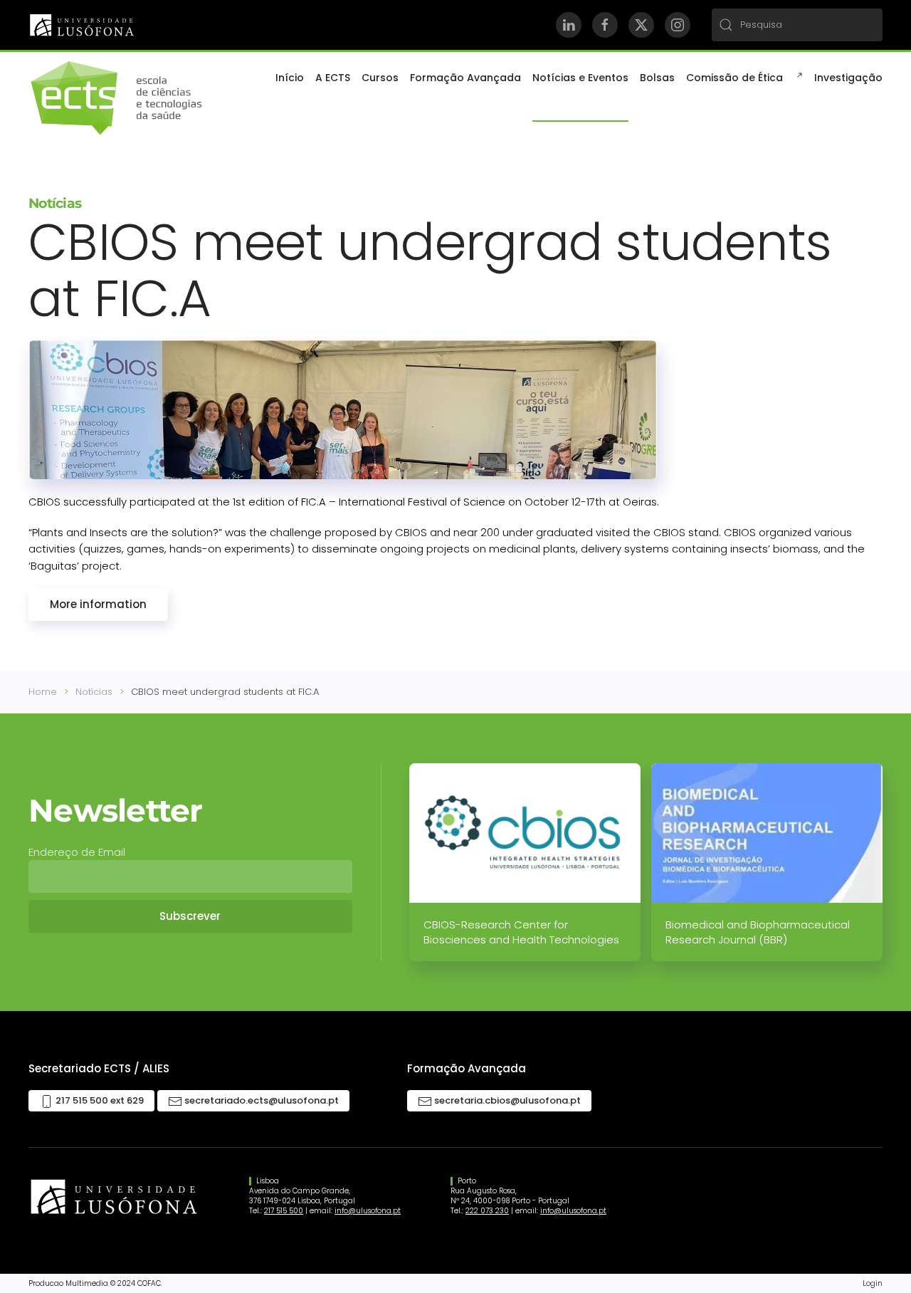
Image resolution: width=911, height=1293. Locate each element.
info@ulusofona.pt (368, 1210)
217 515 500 (283, 1210)
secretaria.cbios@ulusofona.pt (506, 1100)
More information (98, 604)
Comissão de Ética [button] (734, 77)
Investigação (848, 77)
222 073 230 (487, 1210)
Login (873, 1283)
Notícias (54, 203)
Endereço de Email (76, 851)
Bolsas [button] (657, 77)
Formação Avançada (465, 77)
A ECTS (332, 77)
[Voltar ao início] (117, 98)
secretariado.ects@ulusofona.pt (260, 1100)
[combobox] (797, 25)
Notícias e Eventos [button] (580, 77)
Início (289, 77)
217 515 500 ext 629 (98, 1100)
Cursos (380, 77)
